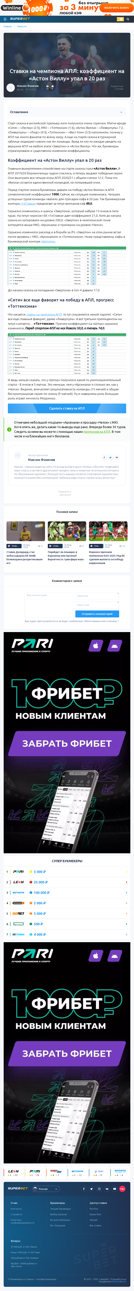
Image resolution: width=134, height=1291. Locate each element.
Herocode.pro (119, 1281)
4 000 (40, 934)
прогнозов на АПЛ (97, 431)
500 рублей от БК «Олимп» (25, 1258)
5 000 (40, 872)
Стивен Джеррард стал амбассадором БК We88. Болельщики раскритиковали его (24, 557)
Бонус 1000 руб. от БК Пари (25, 1252)
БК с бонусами (57, 1225)
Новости (22, 26)
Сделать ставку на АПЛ (67, 408)
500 (38, 924)
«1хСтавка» (28, 203)
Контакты (16, 1209)
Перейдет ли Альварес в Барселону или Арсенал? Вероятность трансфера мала (66, 556)
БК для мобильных (60, 1220)
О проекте (16, 1214)
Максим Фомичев (28, 86)
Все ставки (95, 1225)
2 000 (40, 903)
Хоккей (93, 1220)
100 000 (42, 892)
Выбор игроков (58, 1214)
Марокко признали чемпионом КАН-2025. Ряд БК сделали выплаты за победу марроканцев (107, 557)
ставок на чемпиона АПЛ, (44, 314)
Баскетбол (95, 1214)
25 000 (41, 882)
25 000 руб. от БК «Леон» (24, 1247)
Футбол (94, 1209)
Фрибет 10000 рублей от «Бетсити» (24, 1264)
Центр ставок (98, 1202)
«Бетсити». (48, 241)
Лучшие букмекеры (60, 1209)
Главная (7, 26)
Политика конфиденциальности (22, 1221)
